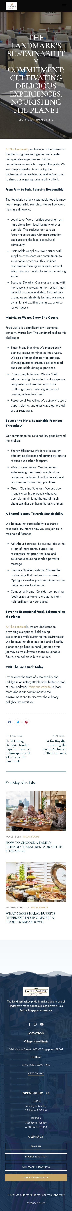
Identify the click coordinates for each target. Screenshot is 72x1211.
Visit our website (40, 687)
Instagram (35, 1024)
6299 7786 (43, 1065)
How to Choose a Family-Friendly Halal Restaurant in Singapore (34, 847)
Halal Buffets (44, 119)
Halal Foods (31, 836)
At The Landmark (17, 149)
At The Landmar (16, 627)
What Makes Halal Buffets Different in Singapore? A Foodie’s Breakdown (30, 917)
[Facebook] (9, 722)
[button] (36, 1073)
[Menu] (63, 5)
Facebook (29, 1024)
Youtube (42, 1024)
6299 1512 (28, 1065)
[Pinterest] (26, 722)
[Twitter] (18, 722)
